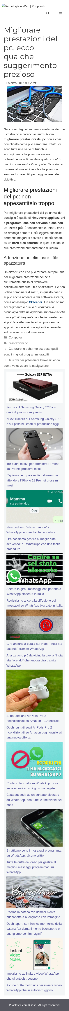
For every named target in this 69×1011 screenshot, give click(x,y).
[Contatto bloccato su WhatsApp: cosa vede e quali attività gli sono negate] (34, 761)
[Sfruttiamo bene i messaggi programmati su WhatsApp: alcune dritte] (34, 828)
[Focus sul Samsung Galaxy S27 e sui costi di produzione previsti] (34, 388)
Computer (15, 337)
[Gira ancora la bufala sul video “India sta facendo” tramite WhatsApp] (34, 625)
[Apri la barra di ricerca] (47, 13)
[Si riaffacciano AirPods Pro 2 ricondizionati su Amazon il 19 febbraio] (34, 691)
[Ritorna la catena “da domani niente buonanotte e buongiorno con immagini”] (34, 893)
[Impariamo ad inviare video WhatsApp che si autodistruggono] (34, 954)
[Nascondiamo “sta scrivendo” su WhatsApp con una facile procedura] (34, 507)
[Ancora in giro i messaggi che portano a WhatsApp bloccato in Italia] (34, 569)
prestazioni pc (18, 343)
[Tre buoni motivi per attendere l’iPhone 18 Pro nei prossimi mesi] (34, 444)
